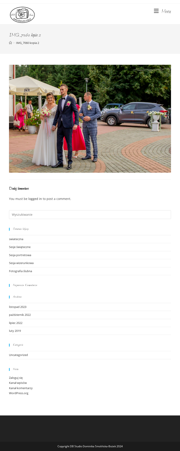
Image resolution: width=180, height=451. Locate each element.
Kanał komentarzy (21, 388)
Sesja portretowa (20, 255)
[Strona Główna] (10, 43)
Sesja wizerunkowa (21, 263)
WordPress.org (18, 393)
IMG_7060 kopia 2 (27, 43)
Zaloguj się (16, 378)
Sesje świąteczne (20, 247)
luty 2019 (15, 331)
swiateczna (16, 239)
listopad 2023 (17, 307)
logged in (35, 199)
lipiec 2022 (15, 323)
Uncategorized (18, 355)
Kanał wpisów (18, 383)
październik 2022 (20, 315)
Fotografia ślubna (20, 271)
